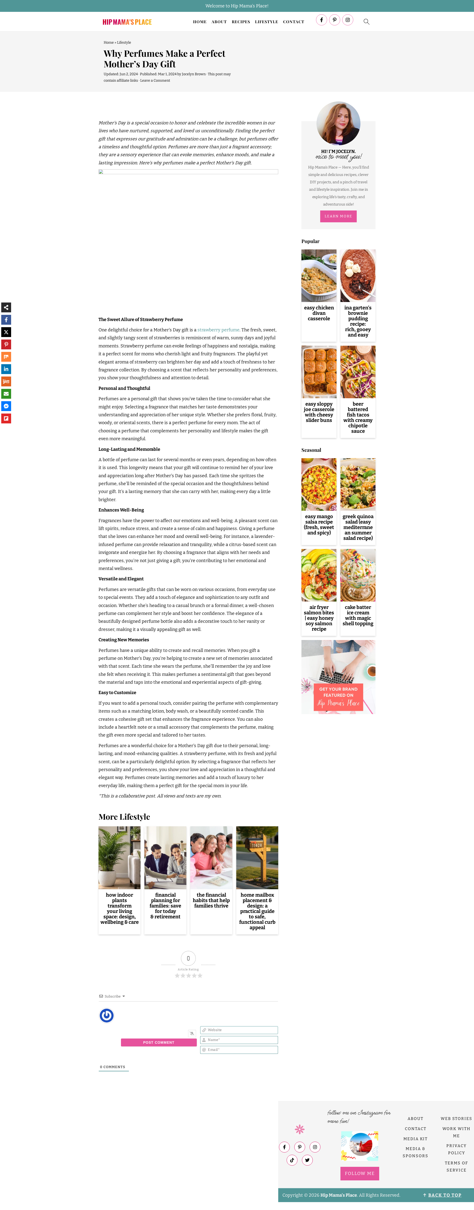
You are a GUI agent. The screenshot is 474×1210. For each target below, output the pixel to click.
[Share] (6, 307)
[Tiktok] (292, 1160)
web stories (456, 1118)
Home (200, 21)
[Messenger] (6, 406)
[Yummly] (6, 381)
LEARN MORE (338, 216)
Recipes (241, 21)
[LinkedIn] (6, 369)
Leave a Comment (155, 80)
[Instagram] (347, 19)
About (219, 21)
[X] (6, 332)
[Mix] (6, 357)
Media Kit (415, 1138)
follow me (360, 1173)
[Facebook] (321, 19)
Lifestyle (266, 21)
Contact (293, 21)
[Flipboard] (6, 418)
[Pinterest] (334, 19)
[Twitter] (307, 1160)
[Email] (6, 394)
